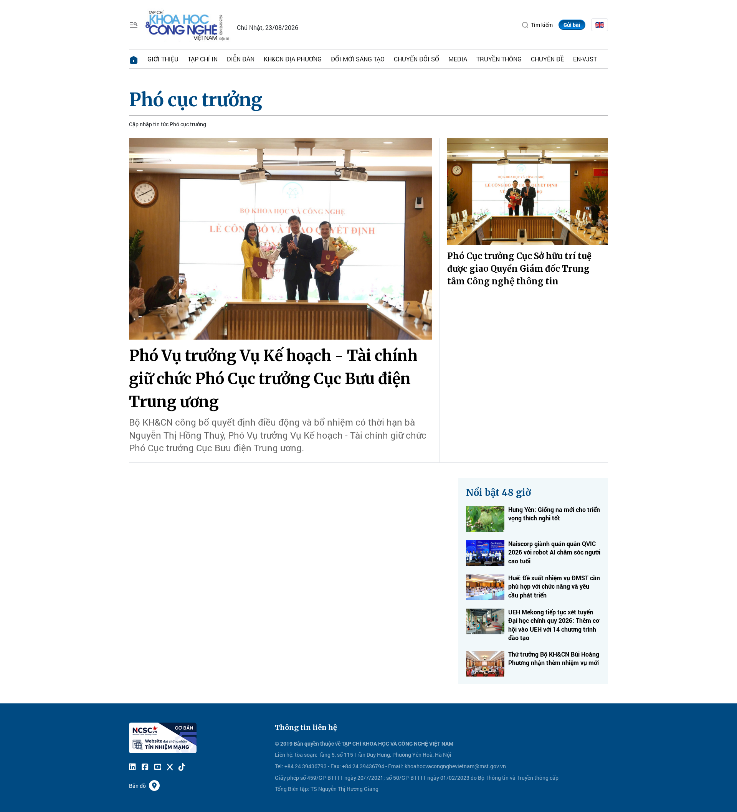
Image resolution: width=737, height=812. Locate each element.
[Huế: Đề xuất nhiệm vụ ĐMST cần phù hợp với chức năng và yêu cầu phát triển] (485, 587)
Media (457, 59)
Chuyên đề (547, 59)
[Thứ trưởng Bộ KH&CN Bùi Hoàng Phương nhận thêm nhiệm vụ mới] (485, 664)
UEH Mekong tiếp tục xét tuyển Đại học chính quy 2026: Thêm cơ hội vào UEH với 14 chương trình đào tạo (553, 625)
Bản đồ (137, 785)
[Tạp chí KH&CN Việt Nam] (187, 24)
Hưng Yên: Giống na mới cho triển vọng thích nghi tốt (554, 513)
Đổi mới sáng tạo (358, 59)
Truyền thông (499, 59)
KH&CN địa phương (293, 59)
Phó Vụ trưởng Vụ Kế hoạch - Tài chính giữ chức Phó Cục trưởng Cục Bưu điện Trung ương (273, 378)
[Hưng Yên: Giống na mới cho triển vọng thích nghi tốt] (485, 519)
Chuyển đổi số (416, 59)
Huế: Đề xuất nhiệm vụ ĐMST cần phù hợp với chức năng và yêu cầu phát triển (554, 586)
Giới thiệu (162, 59)
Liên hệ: (284, 754)
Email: (395, 766)
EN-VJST (585, 59)
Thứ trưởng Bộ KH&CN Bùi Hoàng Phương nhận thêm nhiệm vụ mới (553, 658)
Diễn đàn (240, 59)
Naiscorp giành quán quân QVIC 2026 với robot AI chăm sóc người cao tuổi (554, 552)
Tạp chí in (203, 59)
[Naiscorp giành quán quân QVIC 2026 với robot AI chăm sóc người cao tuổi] (485, 553)
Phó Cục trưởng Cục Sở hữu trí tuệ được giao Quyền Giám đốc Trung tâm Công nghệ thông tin (519, 269)
